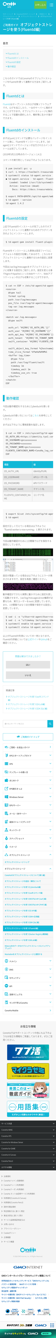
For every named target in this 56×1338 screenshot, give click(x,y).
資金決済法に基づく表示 (13, 1215)
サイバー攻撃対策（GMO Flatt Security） (16, 1298)
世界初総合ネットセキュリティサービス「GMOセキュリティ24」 (25, 1280)
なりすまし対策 (41, 1298)
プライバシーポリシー (12, 1228)
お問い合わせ (9, 1224)
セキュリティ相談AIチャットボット (14, 1287)
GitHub (43, 639)
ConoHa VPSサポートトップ (26, 14)
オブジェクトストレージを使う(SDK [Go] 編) (27, 708)
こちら (35, 415)
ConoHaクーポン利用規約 (14, 1189)
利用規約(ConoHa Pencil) (13, 1202)
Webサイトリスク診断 (27, 1284)
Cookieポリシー (10, 1233)
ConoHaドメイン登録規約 (14, 1180)
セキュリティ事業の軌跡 (10, 1301)
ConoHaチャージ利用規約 (14, 1185)
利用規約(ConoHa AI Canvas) (15, 1198)
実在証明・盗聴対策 (8, 1291)
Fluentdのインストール (18, 57)
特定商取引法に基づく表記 (14, 1211)
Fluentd (6, 104)
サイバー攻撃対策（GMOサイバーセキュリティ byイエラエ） (24, 1294)
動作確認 (12, 66)
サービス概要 (9, 1241)
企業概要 (7, 1237)
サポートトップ (8, 14)
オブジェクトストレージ (29, 16)
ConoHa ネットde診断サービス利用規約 (19, 1193)
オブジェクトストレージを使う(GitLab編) (26, 704)
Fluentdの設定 (14, 62)
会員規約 (7, 1176)
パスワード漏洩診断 (8, 1284)
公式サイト (33, 639)
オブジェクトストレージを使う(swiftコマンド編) (28, 698)
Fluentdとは (13, 53)
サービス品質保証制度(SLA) (14, 1220)
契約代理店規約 (10, 1207)
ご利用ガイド (42, 14)
